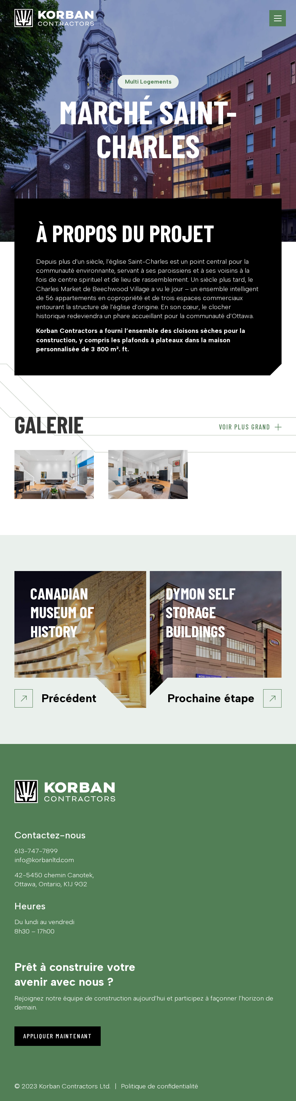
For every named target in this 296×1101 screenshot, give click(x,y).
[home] (54, 18)
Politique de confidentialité (159, 1086)
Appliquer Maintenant (57, 1036)
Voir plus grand (245, 427)
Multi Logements (148, 81)
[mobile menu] (277, 18)
